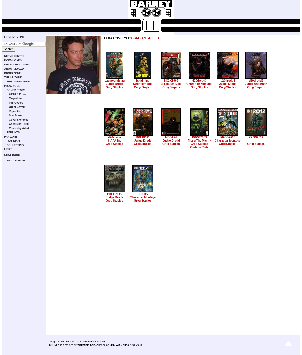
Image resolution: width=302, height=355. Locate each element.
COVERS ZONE (14, 37)
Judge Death (114, 197)
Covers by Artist (19, 128)
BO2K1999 (171, 80)
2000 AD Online (119, 344)
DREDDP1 (143, 137)
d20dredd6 (256, 80)
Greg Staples (114, 87)
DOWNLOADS (13, 60)
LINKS (8, 149)
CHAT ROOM (12, 154)
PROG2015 (114, 194)
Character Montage (199, 84)
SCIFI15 (143, 194)
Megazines (15, 98)
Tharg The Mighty (199, 140)
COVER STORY (16, 90)
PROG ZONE (12, 85)
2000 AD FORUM (14, 160)
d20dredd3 (199, 80)
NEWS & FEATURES (16, 64)
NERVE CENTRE (14, 56)
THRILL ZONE (13, 77)
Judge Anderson (256, 84)
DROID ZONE (12, 73)
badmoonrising (115, 80)
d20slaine (114, 137)
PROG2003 (199, 137)
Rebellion (88, 341)
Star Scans (15, 115)
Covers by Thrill (19, 123)
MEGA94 (171, 137)
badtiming (142, 80)
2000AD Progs (17, 94)
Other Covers (17, 106)
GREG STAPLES (146, 38)
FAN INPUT (13, 140)
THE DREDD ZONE (18, 81)
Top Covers (16, 102)
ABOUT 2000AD (14, 68)
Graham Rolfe (199, 147)
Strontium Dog (142, 84)
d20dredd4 (228, 80)
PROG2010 (227, 137)
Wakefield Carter (87, 344)
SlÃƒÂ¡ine (114, 140)
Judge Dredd (114, 84)
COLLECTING (15, 145)
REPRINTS (13, 132)
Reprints (14, 111)
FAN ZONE (10, 136)
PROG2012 (256, 137)
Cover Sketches (18, 119)
